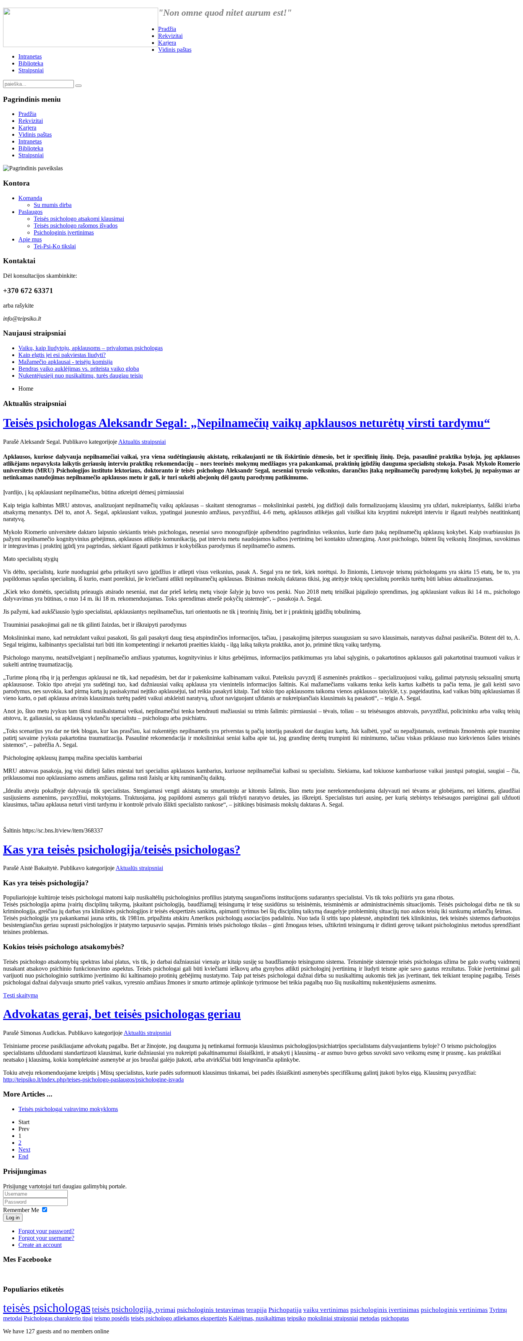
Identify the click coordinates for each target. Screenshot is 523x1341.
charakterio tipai (73, 1318)
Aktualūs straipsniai (142, 441)
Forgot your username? (46, 1238)
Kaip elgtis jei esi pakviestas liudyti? (62, 355)
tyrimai (165, 1309)
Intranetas (30, 56)
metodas (369, 1318)
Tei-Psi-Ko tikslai (55, 246)
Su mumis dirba (53, 205)
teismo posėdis (111, 1318)
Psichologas (39, 1318)
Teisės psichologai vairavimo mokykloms (68, 1109)
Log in (13, 1217)
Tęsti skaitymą (20, 995)
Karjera (167, 42)
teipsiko (296, 1318)
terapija (256, 1309)
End (23, 1156)
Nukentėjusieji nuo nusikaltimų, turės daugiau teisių (80, 375)
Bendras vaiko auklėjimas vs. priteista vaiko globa (78, 368)
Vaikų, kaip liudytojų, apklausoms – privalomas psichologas (90, 348)
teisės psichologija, (123, 1309)
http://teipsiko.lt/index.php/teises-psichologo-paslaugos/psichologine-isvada (93, 1079)
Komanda (30, 198)
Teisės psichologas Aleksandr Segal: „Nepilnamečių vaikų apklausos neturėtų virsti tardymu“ (246, 423)
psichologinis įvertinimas (384, 1309)
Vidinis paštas (174, 49)
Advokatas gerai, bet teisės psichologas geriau (122, 1014)
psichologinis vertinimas (454, 1309)
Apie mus (30, 239)
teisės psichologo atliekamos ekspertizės (179, 1318)
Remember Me (21, 1210)
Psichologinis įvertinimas (64, 232)
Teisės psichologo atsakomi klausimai (79, 218)
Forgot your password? (46, 1231)
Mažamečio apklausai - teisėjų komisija (65, 361)
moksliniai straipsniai (332, 1318)
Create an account (40, 1245)
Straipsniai (31, 70)
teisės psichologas (46, 1308)
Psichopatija (285, 1309)
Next (24, 1149)
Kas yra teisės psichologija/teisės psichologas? (121, 849)
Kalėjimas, (242, 1318)
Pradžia (167, 29)
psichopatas (395, 1318)
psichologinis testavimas (211, 1309)
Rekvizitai (170, 36)
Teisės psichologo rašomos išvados (76, 225)
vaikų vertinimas (326, 1309)
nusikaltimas (271, 1318)
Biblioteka (30, 63)
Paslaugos (30, 212)
